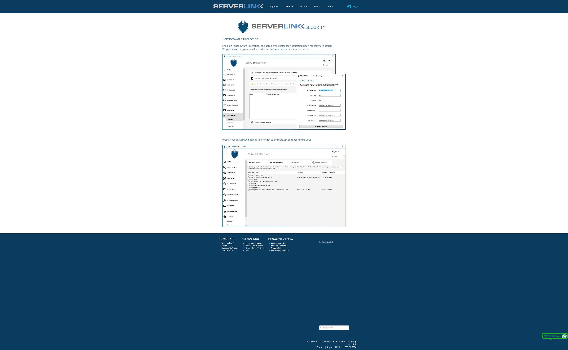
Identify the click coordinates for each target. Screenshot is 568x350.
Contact (321, 347)
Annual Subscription (279, 243)
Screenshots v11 (252, 248)
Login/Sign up (326, 241)
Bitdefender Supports (280, 250)
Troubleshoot (276, 248)
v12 (263, 248)
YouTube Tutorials (278, 246)
